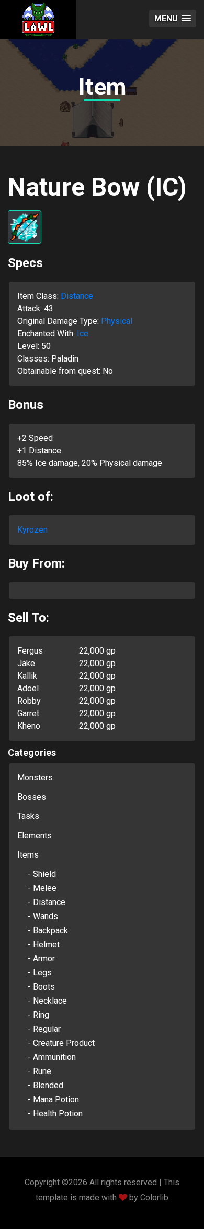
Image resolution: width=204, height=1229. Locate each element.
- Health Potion (55, 1113)
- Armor (41, 958)
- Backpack (48, 930)
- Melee (42, 888)
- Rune (39, 1071)
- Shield (42, 874)
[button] (172, 18)
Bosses (31, 797)
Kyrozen (32, 530)
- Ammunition (52, 1057)
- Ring (38, 1015)
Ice (82, 334)
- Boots (41, 987)
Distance (77, 296)
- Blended (45, 1085)
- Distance (46, 902)
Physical (116, 321)
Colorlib (154, 1197)
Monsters (35, 777)
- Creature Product (61, 1043)
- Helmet (44, 944)
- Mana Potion (53, 1099)
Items (28, 855)
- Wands (43, 916)
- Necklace (47, 1001)
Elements (34, 835)
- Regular (44, 1029)
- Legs (40, 973)
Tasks (28, 816)
